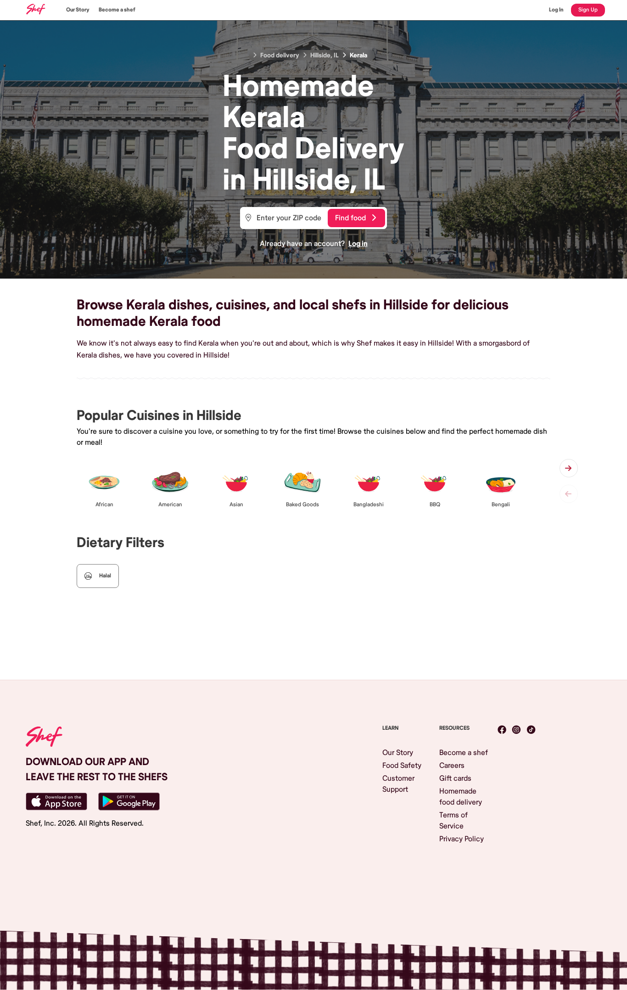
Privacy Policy (461, 839)
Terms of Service (453, 821)
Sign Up (588, 9)
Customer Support (398, 784)
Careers (452, 765)
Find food (350, 218)
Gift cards (455, 778)
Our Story (78, 9)
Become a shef (117, 9)
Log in (358, 243)
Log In (556, 9)
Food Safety (401, 765)
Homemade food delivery (460, 797)
